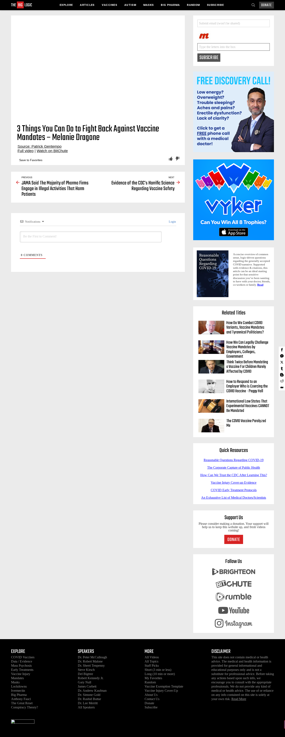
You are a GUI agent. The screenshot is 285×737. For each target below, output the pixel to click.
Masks (148, 4)
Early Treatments (22, 669)
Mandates (17, 678)
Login (172, 221)
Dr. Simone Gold (89, 695)
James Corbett (87, 686)
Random (193, 4)
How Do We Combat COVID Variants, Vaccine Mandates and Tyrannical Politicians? (245, 328)
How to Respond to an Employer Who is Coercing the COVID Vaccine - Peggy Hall (247, 387)
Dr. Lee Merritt (88, 703)
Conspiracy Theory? (24, 707)
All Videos (152, 657)
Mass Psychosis (21, 665)
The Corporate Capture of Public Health (233, 467)
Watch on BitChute (52, 151)
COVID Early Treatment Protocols (234, 490)
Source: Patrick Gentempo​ (40, 146)
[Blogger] (282, 375)
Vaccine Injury (20, 674)
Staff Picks (152, 665)
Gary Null (84, 682)
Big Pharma (170, 4)
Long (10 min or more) (160, 674)
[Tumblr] (282, 368)
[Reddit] (282, 381)
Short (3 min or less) (158, 669)
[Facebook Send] (282, 356)
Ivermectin (18, 690)
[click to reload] (218, 35)
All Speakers (86, 707)
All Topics (151, 661)
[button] (28, 160)
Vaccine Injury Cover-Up (161, 690)
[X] (282, 362)
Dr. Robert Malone (90, 661)
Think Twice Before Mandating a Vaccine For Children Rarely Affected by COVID (247, 367)
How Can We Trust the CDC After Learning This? (233, 475)
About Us (151, 695)
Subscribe (215, 4)
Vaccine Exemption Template (164, 686)
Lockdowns (19, 686)
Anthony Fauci (21, 699)
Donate (266, 5)
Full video (26, 151)
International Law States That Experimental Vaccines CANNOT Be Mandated (247, 406)
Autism (130, 4)
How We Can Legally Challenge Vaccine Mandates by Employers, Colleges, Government (247, 349)
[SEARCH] (253, 5)
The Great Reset (22, 703)
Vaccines (109, 4)
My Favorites (153, 678)
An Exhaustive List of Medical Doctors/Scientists (233, 497)
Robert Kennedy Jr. (90, 678)
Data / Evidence (21, 661)
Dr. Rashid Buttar (89, 699)
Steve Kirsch (86, 669)
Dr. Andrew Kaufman (92, 690)
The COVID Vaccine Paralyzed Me (246, 423)
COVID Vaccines (22, 657)
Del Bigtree (85, 674)
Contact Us (152, 699)
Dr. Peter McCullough (92, 657)
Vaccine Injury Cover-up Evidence (233, 482)
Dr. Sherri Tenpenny (91, 665)
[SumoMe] (282, 387)
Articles (87, 4)
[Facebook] (282, 350)
